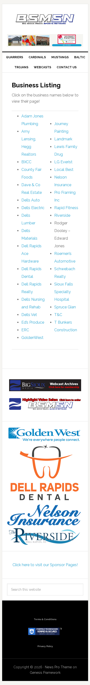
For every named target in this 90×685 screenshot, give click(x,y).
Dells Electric (32, 208)
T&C (58, 314)
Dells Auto (30, 200)
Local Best (63, 169)
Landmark (63, 139)
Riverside (62, 215)
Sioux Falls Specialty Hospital (63, 292)
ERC (25, 330)
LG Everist (63, 162)
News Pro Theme (58, 667)
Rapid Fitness (66, 208)
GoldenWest (32, 337)
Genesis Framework (45, 672)
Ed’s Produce (32, 322)
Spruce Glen (65, 307)
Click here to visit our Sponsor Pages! (45, 565)
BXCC (26, 162)
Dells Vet (29, 314)
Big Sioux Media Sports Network (45, 19)
